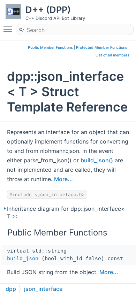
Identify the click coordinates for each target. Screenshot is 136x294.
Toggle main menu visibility (9, 29)
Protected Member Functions (101, 47)
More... (63, 179)
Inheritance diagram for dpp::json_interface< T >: (66, 212)
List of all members (112, 55)
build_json (22, 258)
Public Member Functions (50, 47)
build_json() (97, 160)
